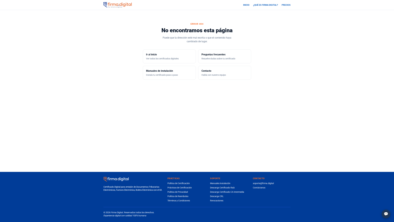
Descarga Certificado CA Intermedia (227, 192)
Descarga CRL (217, 196)
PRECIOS (286, 5)
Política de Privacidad (177, 192)
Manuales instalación (220, 183)
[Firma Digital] (116, 179)
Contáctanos (259, 187)
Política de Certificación (178, 183)
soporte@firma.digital (263, 183)
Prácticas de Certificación (179, 187)
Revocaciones (216, 200)
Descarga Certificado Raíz (222, 187)
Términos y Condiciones (178, 200)
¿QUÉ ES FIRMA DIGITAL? (265, 5)
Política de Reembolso (177, 196)
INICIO (246, 5)
